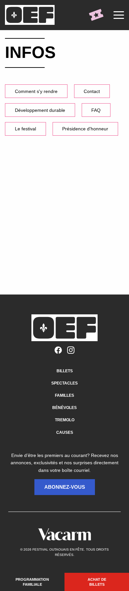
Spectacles (64, 383)
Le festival (25, 128)
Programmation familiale (32, 581)
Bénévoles (64, 407)
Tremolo (64, 420)
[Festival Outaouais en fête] (31, 15)
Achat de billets (97, 581)
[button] (64, 487)
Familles (64, 395)
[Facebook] (58, 350)
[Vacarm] (64, 534)
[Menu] (118, 15)
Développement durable (40, 110)
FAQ (96, 110)
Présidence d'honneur (85, 128)
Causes (64, 432)
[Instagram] (70, 350)
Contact (92, 91)
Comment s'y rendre (36, 91)
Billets (65, 371)
